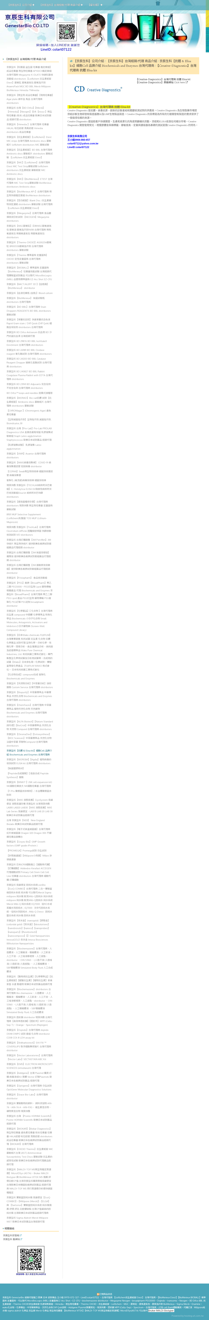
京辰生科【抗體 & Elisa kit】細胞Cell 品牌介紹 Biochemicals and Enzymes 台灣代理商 (29, 752)
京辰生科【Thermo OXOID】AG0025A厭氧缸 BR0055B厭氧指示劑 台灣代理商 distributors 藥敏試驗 (29, 246)
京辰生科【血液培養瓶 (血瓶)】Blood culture (30, 293)
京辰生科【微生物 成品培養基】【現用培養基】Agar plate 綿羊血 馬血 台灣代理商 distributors (30, 99)
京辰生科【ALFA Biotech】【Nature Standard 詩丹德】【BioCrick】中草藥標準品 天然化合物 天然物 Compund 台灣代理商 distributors (30, 725)
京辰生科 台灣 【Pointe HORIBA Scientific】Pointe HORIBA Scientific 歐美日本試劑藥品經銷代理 (29, 1119)
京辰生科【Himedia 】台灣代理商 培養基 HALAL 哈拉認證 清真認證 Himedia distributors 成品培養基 (28, 128)
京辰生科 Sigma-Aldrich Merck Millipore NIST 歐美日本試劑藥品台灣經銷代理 (27, 1219)
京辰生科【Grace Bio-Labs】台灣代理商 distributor (27, 1096)
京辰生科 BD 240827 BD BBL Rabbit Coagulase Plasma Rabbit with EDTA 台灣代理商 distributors (30, 375)
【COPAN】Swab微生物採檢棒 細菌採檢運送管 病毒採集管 (30, 473)
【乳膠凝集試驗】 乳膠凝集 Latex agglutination (24, 446)
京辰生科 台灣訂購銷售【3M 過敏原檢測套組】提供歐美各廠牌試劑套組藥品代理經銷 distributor (28, 568)
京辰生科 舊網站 (11, 1239)
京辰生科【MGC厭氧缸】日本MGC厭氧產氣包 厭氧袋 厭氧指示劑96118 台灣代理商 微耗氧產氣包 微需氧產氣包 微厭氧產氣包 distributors (29, 231)
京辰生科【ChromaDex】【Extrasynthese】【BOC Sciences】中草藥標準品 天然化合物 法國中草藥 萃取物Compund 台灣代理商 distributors (29, 740)
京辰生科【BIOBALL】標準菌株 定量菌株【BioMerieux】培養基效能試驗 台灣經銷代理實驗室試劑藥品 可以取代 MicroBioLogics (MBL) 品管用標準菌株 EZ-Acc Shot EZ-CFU (29, 273)
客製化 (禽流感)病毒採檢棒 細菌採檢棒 (26, 480)
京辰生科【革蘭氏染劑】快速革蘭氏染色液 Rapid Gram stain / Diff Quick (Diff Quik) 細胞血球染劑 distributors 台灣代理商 (29, 323)
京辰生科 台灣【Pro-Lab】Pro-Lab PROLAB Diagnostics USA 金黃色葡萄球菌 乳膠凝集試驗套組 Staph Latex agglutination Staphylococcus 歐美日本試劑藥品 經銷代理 (30, 434)
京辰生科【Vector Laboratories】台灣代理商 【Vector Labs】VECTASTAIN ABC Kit (30, 1057)
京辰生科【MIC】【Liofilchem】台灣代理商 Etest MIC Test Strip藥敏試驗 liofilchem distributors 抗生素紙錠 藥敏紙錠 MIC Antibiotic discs (28, 168)
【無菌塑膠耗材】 (16, 768)
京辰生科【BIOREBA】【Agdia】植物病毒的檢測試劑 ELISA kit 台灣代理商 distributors (29, 761)
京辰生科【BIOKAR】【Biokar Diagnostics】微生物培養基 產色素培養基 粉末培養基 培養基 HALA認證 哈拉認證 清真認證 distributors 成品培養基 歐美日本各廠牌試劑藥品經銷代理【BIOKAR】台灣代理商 (29, 1136)
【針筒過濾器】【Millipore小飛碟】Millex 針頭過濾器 (29, 857)
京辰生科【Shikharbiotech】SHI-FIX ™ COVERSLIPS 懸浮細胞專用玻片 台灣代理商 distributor (29, 1046)
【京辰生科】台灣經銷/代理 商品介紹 (132, 61)
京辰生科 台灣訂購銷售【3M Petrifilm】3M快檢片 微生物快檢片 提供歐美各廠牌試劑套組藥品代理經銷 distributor (29, 543)
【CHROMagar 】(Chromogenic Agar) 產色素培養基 (29, 412)
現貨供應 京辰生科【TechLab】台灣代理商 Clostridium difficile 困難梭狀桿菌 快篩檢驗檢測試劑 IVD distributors (29, 531)
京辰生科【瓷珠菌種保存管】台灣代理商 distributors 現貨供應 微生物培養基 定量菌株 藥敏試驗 (30, 505)
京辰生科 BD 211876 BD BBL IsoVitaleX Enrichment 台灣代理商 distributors (27, 343)
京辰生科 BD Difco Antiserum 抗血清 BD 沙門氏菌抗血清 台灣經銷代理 (29, 334)
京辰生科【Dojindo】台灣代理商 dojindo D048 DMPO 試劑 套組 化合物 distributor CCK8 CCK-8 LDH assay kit (28, 1033)
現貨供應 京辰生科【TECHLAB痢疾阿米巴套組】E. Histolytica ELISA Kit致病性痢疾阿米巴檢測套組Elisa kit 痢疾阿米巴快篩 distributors (29, 491)
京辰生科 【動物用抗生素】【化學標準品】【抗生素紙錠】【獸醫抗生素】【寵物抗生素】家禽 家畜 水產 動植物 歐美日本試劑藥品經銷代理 (30, 980)
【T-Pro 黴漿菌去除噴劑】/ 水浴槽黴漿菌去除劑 (29, 792)
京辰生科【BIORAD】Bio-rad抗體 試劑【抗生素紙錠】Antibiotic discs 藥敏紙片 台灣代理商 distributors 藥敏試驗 (29, 401)
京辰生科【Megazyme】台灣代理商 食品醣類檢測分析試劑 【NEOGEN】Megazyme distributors (29, 217)
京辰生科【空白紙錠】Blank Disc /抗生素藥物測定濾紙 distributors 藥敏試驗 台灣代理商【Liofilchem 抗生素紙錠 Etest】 (30, 204)
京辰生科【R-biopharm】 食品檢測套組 (27, 577)
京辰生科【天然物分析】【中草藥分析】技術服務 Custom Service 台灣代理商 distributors (30, 685)
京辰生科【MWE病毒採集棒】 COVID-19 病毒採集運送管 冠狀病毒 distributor (29, 464)
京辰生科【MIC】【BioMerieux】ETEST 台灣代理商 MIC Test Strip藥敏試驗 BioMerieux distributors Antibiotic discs (29, 182)
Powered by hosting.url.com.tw (187, 1315)
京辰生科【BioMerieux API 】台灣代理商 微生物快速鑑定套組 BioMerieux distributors (29, 193)
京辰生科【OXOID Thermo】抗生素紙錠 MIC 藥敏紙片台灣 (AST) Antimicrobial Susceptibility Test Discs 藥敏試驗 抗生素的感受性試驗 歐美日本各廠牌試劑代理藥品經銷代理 (30, 1156)
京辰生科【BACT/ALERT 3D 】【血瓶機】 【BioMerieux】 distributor (28, 286)
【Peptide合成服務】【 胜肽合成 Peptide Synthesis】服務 (28, 775)
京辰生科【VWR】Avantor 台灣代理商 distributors (26, 455)
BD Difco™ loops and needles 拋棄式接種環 (29, 392)
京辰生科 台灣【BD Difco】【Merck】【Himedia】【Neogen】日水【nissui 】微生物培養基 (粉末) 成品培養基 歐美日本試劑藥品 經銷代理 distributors (29, 113)
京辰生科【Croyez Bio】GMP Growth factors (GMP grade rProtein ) (26, 843)
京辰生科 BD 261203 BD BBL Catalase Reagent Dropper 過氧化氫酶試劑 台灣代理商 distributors (29, 362)
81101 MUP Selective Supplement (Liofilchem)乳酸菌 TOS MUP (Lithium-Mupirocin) (27, 518)
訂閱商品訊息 (105, 1294)
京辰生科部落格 (11, 1235)
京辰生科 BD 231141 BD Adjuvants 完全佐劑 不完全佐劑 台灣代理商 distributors (29, 386)
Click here (179, 82)
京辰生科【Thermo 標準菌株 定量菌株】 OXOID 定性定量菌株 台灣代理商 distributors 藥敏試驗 (27, 258)
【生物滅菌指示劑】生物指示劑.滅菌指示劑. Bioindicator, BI (29, 421)
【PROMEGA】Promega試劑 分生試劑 (27, 850)
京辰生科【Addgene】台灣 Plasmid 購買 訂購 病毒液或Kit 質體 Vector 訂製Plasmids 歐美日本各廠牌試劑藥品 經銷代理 (29, 1076)
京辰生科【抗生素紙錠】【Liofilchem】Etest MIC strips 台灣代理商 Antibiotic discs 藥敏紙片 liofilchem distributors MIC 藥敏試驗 (29, 140)
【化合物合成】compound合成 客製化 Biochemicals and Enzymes (26, 676)
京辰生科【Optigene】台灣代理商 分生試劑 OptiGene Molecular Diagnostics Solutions (29, 1087)
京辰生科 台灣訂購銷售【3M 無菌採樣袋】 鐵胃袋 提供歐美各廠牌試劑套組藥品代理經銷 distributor (29, 556)
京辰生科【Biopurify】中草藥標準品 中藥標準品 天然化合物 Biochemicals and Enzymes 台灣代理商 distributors (29, 696)
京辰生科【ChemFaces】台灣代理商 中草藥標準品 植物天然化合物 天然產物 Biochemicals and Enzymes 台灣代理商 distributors (29, 710)
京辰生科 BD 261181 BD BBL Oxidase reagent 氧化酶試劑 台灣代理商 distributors (29, 351)
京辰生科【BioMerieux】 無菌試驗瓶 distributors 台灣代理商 (26, 300)
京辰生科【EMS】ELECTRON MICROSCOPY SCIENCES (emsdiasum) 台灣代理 (30, 1066)
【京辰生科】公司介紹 (88, 61)
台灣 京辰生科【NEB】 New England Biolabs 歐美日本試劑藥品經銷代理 (26, 822)
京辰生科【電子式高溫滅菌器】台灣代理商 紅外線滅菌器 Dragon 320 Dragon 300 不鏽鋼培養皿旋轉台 (29, 833)
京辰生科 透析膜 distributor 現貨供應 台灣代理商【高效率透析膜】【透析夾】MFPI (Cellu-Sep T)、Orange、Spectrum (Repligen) (30, 1021)
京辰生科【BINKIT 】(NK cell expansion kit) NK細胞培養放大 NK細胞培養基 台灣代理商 (29, 784)
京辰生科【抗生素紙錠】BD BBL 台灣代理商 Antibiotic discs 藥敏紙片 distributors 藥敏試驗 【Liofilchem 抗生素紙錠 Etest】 (30, 153)
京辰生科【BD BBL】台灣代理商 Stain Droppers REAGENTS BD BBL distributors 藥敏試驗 (29, 310)
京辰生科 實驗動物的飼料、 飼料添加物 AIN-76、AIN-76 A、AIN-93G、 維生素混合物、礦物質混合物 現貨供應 (29, 1107)
